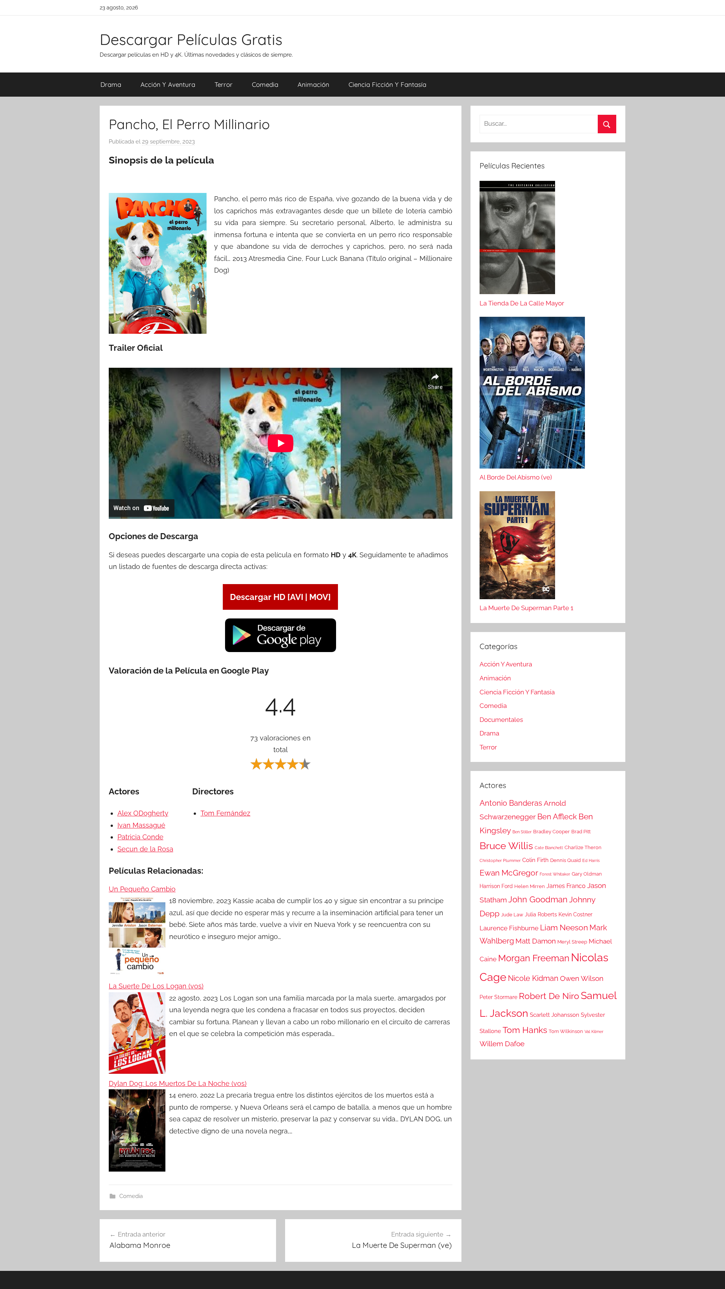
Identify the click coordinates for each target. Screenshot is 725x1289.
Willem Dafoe (502, 1043)
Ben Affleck (557, 816)
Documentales (501, 719)
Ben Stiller (522, 831)
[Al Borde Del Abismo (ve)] (532, 394)
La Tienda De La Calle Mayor (522, 303)
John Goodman (538, 899)
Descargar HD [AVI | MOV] (280, 597)
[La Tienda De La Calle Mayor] (517, 239)
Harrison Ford (496, 886)
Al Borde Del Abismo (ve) (516, 477)
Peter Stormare (498, 997)
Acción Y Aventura (167, 84)
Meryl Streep (572, 942)
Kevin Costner (575, 914)
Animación (313, 84)
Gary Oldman (587, 874)
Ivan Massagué (141, 825)
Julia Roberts (541, 914)
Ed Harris (591, 860)
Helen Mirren (529, 886)
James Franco (566, 886)
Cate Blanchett (549, 847)
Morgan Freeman (533, 958)
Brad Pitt (581, 831)
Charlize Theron (583, 847)
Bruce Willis (506, 845)
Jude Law (512, 914)
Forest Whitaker (555, 874)
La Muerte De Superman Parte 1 (526, 608)
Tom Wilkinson (566, 1031)
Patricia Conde (140, 837)
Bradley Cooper (551, 831)
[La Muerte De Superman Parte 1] (517, 547)
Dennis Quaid (565, 860)
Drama (110, 84)
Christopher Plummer (500, 860)
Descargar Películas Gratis (191, 39)
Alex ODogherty (142, 813)
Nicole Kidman (533, 978)
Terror (223, 84)
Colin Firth (535, 860)
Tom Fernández (225, 813)
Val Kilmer (594, 1031)
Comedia (265, 84)
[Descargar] (280, 651)
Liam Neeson (564, 927)
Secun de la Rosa (145, 849)
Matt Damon (535, 941)
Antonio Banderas (511, 803)
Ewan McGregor (509, 872)
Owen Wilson (581, 978)
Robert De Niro (549, 996)
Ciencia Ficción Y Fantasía (387, 84)
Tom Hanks (525, 1030)
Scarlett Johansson (554, 1014)
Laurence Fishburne (509, 928)
